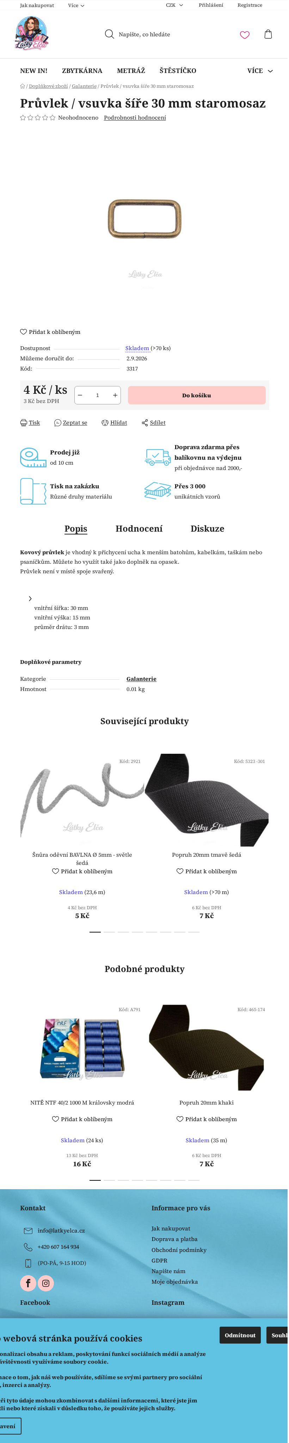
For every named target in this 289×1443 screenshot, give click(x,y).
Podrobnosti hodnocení (135, 117)
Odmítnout (240, 1335)
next (263, 841)
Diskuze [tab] (208, 528)
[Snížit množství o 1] (80, 395)
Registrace (250, 4)
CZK (171, 4)
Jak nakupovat (37, 5)
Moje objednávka (175, 1281)
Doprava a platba (175, 1239)
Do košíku (196, 395)
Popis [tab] (75, 528)
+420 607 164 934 (58, 1247)
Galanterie (141, 679)
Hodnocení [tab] (139, 528)
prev (25, 841)
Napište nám (168, 1271)
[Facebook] (28, 1283)
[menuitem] (34, 70)
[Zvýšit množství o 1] (115, 395)
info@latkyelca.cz (61, 1230)
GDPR (159, 1260)
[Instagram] (46, 1283)
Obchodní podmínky (179, 1250)
